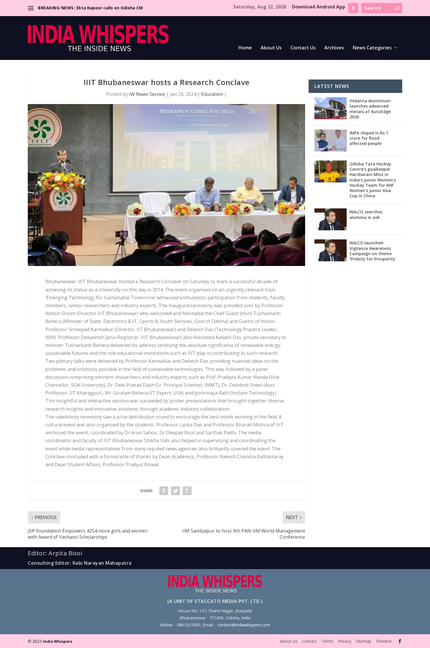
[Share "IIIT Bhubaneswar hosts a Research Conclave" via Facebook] (164, 491)
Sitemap (363, 641)
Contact (309, 641)
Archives (334, 48)
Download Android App (318, 7)
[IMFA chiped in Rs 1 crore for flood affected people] (330, 140)
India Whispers (57, 641)
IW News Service (147, 94)
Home (245, 48)
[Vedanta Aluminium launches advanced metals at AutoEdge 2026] (330, 108)
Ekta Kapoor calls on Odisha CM (109, 8)
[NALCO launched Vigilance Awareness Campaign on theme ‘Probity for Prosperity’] (330, 250)
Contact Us (303, 48)
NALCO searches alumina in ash (366, 214)
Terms (327, 641)
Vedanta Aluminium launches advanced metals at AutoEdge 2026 (370, 109)
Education (212, 94)
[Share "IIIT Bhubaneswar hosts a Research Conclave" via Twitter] (175, 491)
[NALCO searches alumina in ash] (330, 219)
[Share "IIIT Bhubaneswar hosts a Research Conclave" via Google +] (187, 491)
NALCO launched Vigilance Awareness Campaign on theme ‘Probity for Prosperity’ (373, 251)
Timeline (384, 641)
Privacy (344, 641)
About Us (271, 48)
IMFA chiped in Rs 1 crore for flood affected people (369, 138)
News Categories (372, 48)
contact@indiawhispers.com (243, 625)
